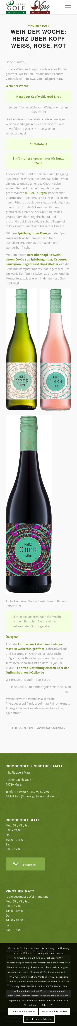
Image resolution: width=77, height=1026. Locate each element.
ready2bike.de (34, 672)
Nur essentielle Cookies (55, 1011)
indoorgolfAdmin (53, 727)
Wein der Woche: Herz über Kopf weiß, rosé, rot (38, 38)
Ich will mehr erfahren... (39, 1018)
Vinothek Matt (38, 25)
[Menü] (66, 7)
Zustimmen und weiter (23, 1011)
